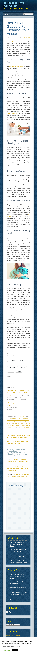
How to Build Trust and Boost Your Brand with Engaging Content (18, 544)
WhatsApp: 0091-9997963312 (13, 635)
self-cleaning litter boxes (16, 66)
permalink (26, 427)
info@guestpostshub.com (12, 637)
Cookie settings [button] (6, 650)
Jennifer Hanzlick (26, 37)
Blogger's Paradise (13, 4)
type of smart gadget (12, 113)
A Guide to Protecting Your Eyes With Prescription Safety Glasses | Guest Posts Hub (18, 468)
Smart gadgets (11, 41)
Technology (22, 416)
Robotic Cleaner (13, 420)
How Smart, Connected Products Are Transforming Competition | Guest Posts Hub (18, 461)
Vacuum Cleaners (11, 427)
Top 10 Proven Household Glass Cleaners (11, 403)
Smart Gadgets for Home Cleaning (21, 425)
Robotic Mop (21, 420)
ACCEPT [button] (15, 650)
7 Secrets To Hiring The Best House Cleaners (23, 392)
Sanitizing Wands (18, 421)
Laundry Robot (14, 418)
